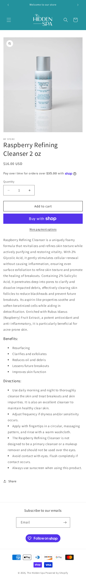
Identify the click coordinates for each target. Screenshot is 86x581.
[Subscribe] (65, 522)
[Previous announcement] (8, 5)
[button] (9, 20)
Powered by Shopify (56, 572)
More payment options (43, 229)
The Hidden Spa (36, 572)
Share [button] (12, 481)
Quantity (8, 181)
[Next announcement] (78, 5)
